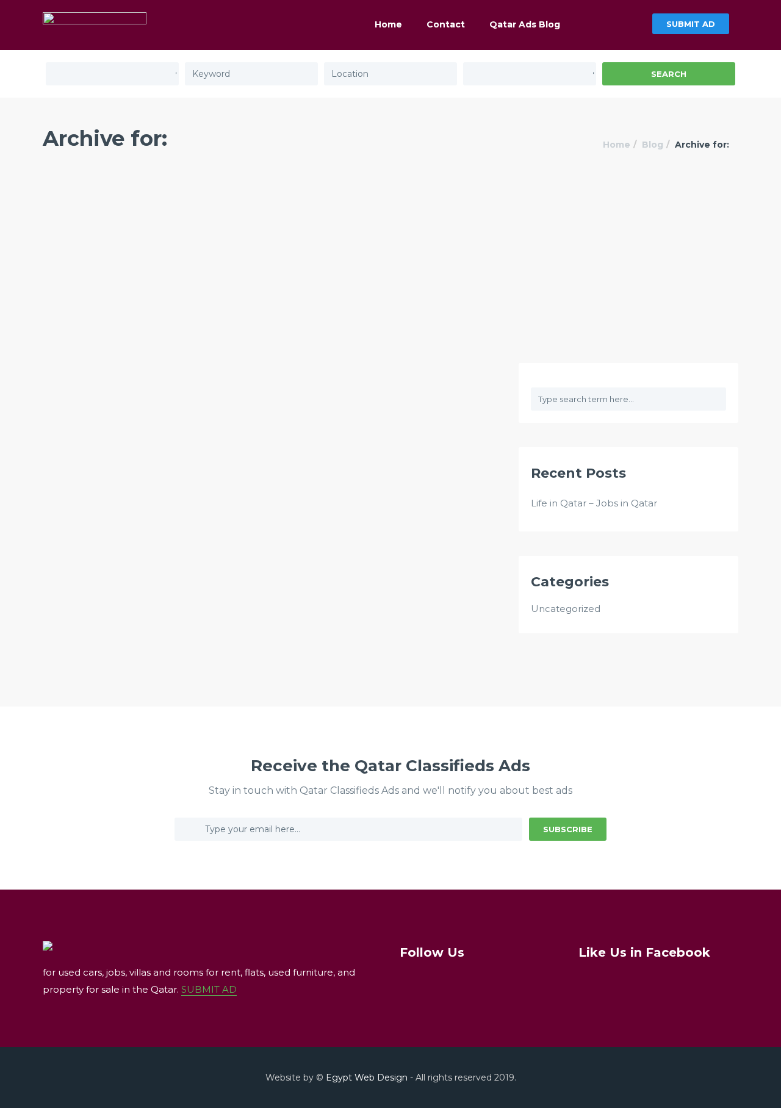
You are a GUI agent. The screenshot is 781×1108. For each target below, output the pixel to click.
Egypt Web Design (367, 1077)
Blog (652, 144)
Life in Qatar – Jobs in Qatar (594, 503)
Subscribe (567, 829)
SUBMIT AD (690, 24)
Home (388, 24)
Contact (445, 24)
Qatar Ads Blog (524, 24)
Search (668, 74)
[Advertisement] (390, 271)
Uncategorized (565, 608)
